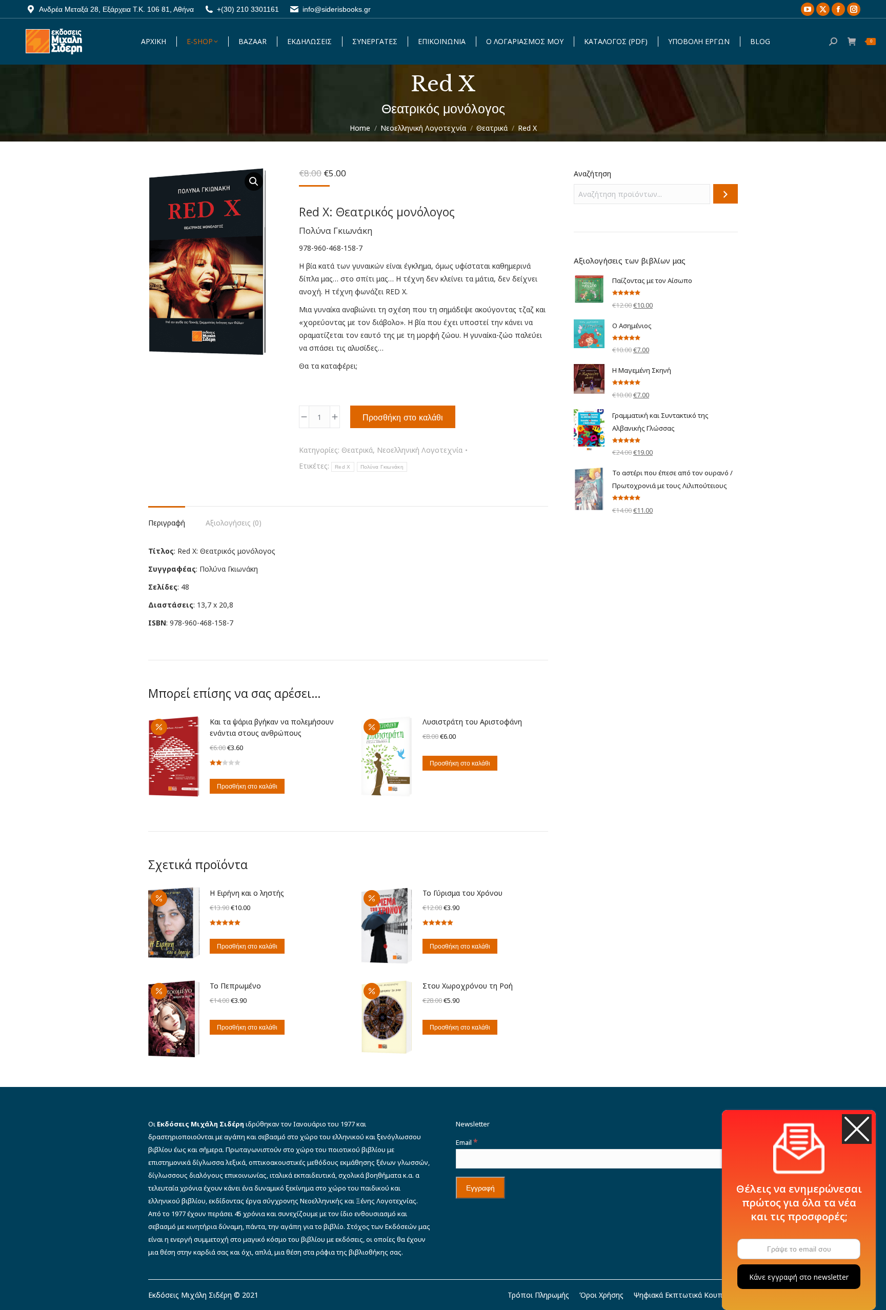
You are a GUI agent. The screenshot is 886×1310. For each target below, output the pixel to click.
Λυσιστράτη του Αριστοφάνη (472, 722)
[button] (254, 181)
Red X (343, 467)
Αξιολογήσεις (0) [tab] (233, 523)
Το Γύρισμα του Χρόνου (462, 893)
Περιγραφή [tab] (166, 523)
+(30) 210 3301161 (248, 9)
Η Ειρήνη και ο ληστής (247, 893)
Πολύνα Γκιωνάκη (382, 467)
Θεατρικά (357, 450)
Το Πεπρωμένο (235, 986)
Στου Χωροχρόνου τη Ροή (467, 986)
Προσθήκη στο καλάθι (403, 417)
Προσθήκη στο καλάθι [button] (247, 786)
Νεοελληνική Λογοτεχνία (419, 450)
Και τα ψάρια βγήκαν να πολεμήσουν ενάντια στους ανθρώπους (272, 727)
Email (466, 1142)
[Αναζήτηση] (725, 194)
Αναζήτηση (592, 173)
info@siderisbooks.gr (337, 9)
